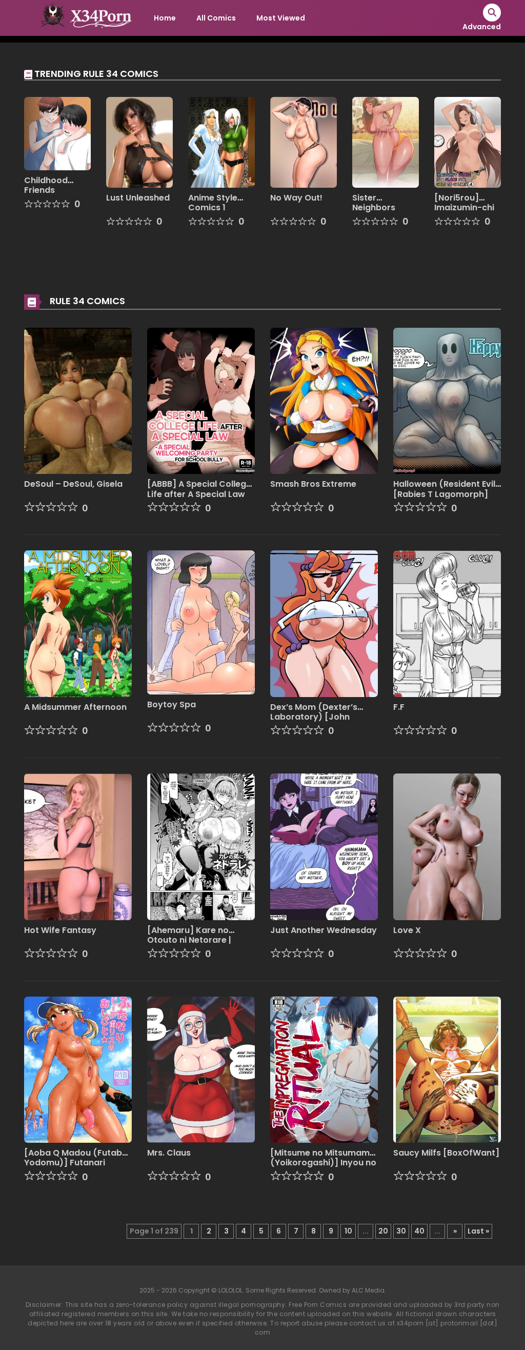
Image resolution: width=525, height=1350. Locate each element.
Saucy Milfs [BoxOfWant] (446, 1153)
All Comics (216, 18)
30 (401, 1231)
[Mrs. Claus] (201, 1069)
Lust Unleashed (138, 198)
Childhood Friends (46, 185)
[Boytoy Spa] (201, 622)
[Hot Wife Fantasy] (78, 846)
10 (348, 1231)
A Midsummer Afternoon (75, 707)
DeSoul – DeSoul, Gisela (73, 484)
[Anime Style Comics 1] (221, 141)
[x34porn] (83, 17)
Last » (478, 1231)
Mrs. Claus (169, 1153)
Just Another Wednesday (323, 930)
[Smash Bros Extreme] (324, 400)
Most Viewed (280, 18)
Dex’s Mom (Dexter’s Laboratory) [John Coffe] (313, 716)
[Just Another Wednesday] (324, 846)
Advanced (481, 27)
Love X (407, 930)
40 (419, 1231)
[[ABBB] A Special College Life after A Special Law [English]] (201, 400)
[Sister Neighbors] (385, 141)
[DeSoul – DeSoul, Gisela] (78, 400)
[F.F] (447, 623)
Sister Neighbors (373, 202)
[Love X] (447, 846)
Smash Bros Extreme (313, 484)
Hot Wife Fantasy (60, 930)
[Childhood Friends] (57, 133)
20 (383, 1231)
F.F (399, 707)
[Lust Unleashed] (139, 141)
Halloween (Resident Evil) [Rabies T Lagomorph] (446, 489)
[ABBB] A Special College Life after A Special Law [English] (199, 493)
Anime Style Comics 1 (212, 202)
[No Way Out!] (303, 141)
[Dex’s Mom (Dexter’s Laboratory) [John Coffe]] (324, 623)
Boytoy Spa (171, 704)
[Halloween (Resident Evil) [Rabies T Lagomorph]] (447, 400)
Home (165, 18)
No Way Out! (296, 198)
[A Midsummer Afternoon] (78, 623)
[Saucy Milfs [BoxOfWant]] (447, 1069)
